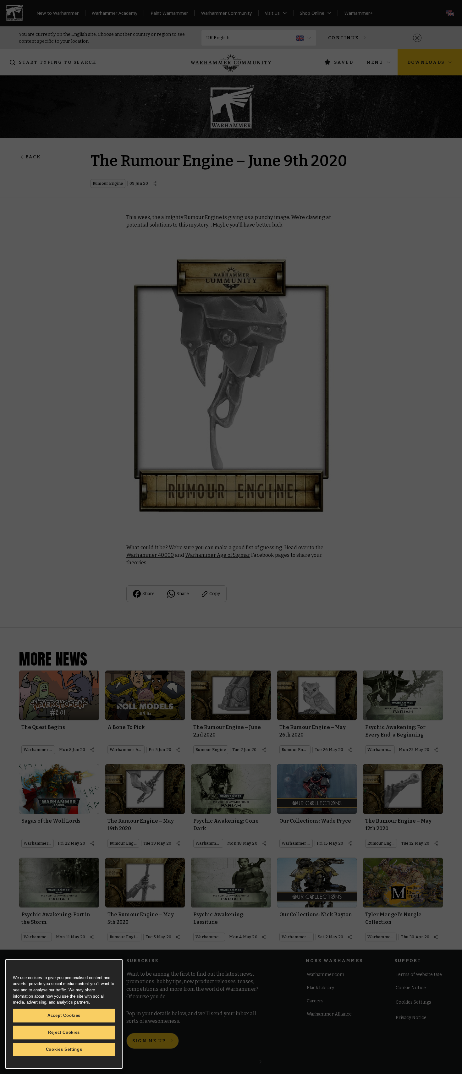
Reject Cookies (64, 1032)
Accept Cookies (63, 1015)
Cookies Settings (64, 1049)
